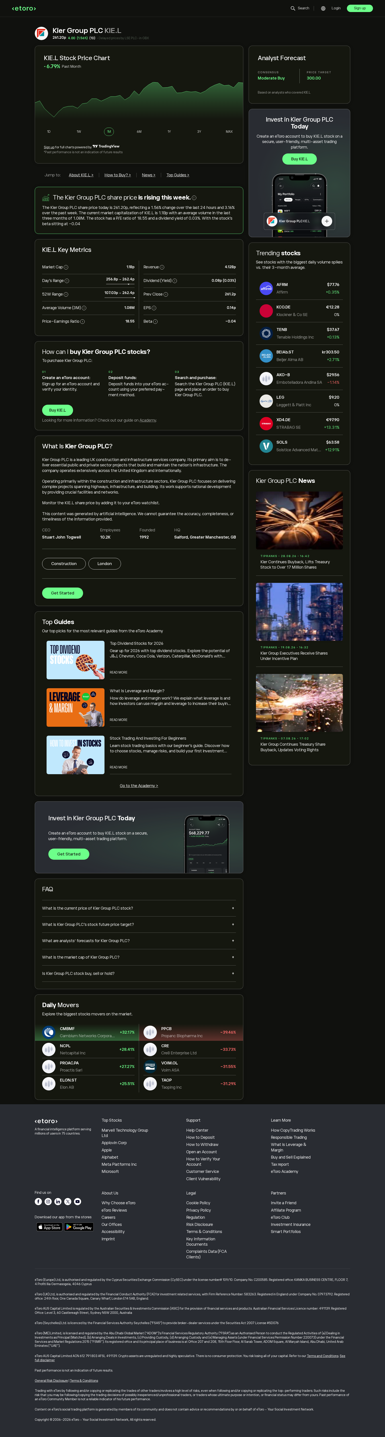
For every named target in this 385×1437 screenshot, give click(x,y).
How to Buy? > (117, 175)
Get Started (62, 593)
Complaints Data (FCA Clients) (206, 1254)
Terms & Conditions (204, 1231)
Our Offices (112, 1224)
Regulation (195, 1217)
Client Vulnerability (203, 1179)
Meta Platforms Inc (119, 1164)
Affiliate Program (286, 1210)
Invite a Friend (283, 1203)
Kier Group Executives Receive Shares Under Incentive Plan (294, 656)
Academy (147, 420)
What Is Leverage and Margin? (137, 691)
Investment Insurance (291, 1224)
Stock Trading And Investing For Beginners (148, 738)
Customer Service (202, 1171)
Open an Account (201, 1152)
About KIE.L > (81, 175)
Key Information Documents (200, 1242)
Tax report (280, 1164)
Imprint (108, 1239)
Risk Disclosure (199, 1224)
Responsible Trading (289, 1137)
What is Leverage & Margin (288, 1147)
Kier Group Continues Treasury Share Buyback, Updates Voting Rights (293, 747)
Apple (107, 1150)
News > (149, 175)
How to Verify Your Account (203, 1162)
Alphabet (110, 1157)
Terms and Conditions (322, 1356)
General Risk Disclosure (51, 1380)
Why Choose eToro (118, 1203)
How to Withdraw (202, 1144)
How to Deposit (200, 1137)
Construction (64, 563)
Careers (108, 1217)
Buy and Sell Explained (291, 1157)
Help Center (197, 1130)
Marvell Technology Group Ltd (125, 1133)
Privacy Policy (198, 1210)
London (105, 563)
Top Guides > (177, 175)
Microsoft (110, 1171)
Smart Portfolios (286, 1231)
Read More (118, 672)
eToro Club (280, 1217)
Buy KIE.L (299, 159)
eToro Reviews (114, 1210)
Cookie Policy (198, 1203)
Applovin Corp (114, 1143)
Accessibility (113, 1231)
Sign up (360, 8)
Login (336, 8)
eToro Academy (284, 1171)
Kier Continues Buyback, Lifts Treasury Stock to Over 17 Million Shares (295, 564)
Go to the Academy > (139, 786)
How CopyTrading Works (293, 1130)
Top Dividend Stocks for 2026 (136, 643)
